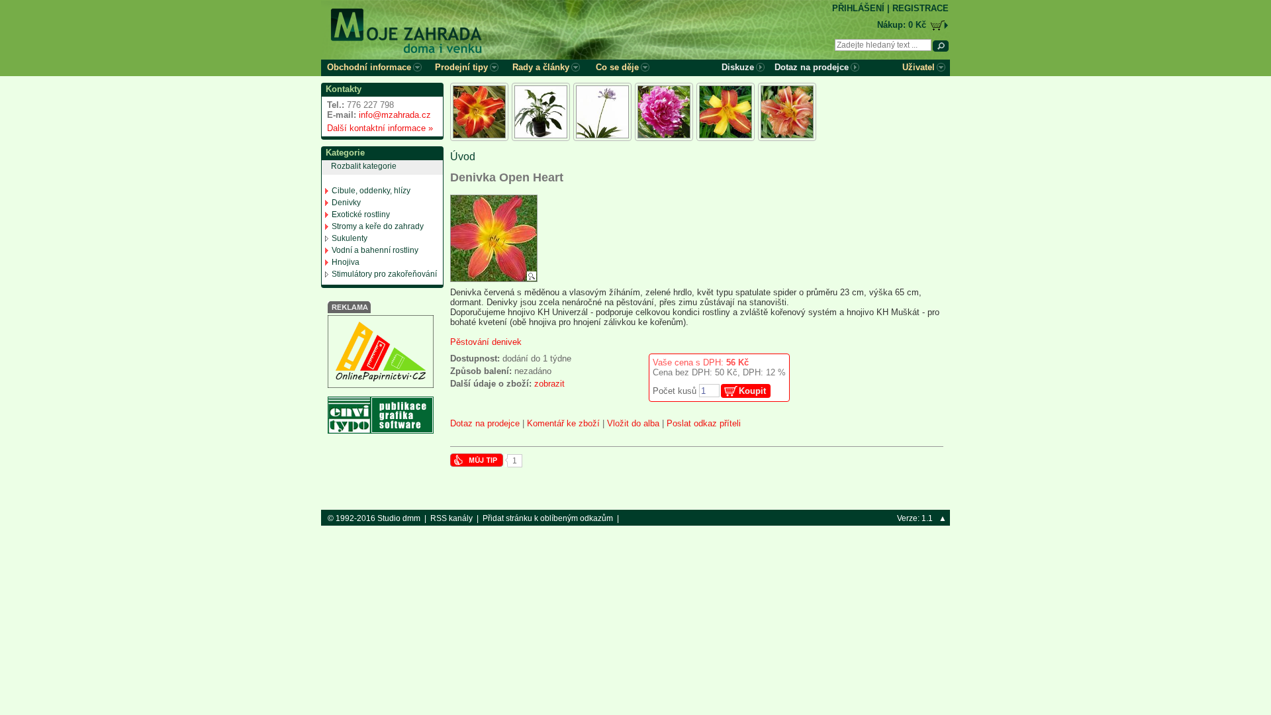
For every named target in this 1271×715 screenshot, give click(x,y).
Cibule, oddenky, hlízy (371, 190)
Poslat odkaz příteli (704, 423)
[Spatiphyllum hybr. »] (540, 111)
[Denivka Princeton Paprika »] (479, 111)
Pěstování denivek (486, 342)
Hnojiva (345, 262)
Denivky (346, 202)
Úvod (462, 156)
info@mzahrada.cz (395, 115)
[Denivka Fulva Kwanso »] (787, 111)
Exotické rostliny (361, 214)
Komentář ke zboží (563, 423)
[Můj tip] (476, 464)
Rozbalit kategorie (364, 166)
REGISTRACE (920, 8)
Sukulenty (349, 238)
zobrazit (549, 384)
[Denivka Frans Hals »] (725, 111)
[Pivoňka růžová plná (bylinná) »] (663, 111)
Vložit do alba (633, 423)
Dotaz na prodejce (485, 423)
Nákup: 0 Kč (901, 25)
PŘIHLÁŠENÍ (858, 8)
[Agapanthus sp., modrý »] (602, 111)
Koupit (752, 391)
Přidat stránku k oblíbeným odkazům (548, 518)
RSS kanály (451, 518)
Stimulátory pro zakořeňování (384, 274)
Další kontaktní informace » (377, 128)
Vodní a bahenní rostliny (375, 250)
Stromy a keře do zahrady (378, 226)
